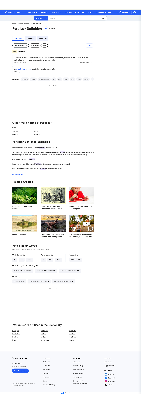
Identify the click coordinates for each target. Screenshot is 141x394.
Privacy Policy (78, 366)
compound (27, 69)
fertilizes (44, 337)
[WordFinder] (134, 12)
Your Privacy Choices (72, 393)
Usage (45, 381)
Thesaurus (46, 366)
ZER (58, 259)
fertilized (72, 334)
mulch (79, 79)
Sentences (43, 38)
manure (86, 79)
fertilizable (72, 331)
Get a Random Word (20, 371)
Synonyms (30, 38)
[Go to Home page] (13, 12)
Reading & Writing (49, 385)
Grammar (46, 373)
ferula (14, 340)
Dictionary (39, 18)
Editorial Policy (78, 369)
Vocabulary (46, 377)
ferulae (71, 340)
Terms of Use (77, 377)
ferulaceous (45, 340)
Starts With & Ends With (23, 270)
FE (22, 259)
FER (29, 259)
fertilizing (72, 337)
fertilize (43, 334)
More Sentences (17, 174)
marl (59, 79)
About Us (76, 362)
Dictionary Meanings (23, 23)
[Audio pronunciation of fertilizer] (46, 28)
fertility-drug (16, 331)
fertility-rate (44, 331)
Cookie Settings (78, 373)
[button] (123, 12)
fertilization (16, 334)
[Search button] (104, 18)
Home (14, 23)
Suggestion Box (109, 366)
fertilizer (75, 259)
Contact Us (108, 362)
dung (72, 79)
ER (50, 259)
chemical (19, 69)
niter (54, 79)
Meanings (18, 38)
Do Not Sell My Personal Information (80, 382)
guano (66, 79)
